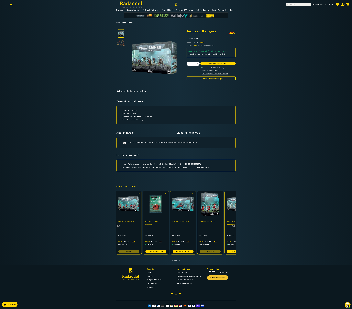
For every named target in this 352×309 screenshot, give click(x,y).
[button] (11, 4)
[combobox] (298, 4)
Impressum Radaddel (184, 283)
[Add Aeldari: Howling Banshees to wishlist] (193, 193)
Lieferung (150, 276)
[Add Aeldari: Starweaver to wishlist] (139, 193)
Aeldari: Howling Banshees (179, 223)
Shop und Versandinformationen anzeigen (215, 73)
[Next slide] (233, 226)
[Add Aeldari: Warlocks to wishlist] (166, 193)
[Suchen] (288, 4)
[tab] (172, 260)
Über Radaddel (182, 272)
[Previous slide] (118, 226)
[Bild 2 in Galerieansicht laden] (121, 42)
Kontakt (149, 272)
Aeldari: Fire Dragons (236, 221)
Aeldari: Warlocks (152, 221)
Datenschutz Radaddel (185, 280)
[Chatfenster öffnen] (348, 305)
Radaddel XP (151, 287)
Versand (195, 45)
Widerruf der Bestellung (217, 277)
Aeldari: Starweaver (126, 221)
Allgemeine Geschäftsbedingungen (189, 276)
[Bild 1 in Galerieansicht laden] (121, 33)
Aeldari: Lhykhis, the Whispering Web (208, 223)
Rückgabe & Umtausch (154, 280)
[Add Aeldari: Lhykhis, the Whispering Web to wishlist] (220, 193)
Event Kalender (152, 283)
